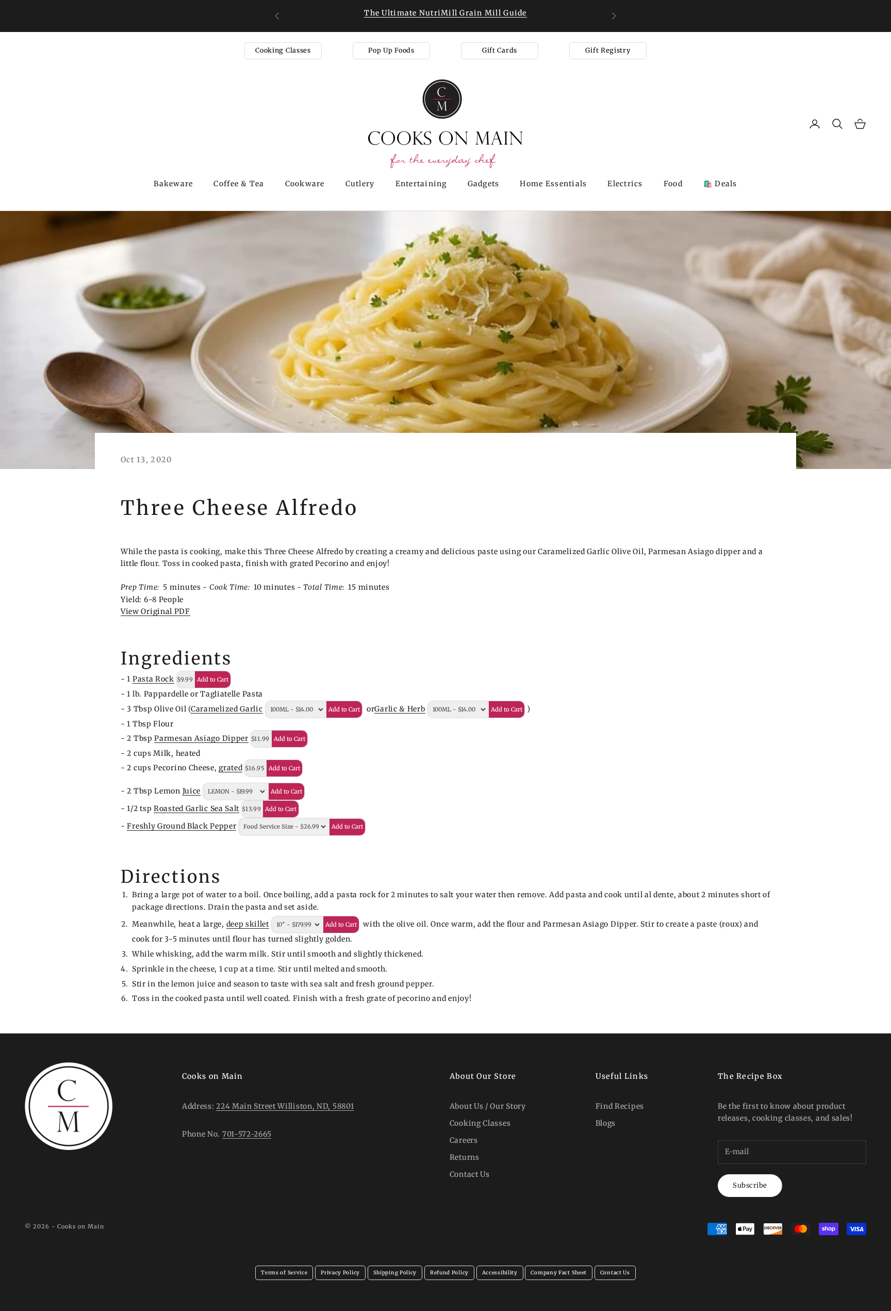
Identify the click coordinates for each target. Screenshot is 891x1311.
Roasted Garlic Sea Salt (196, 808)
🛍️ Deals (720, 183)
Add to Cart (212, 679)
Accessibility (500, 1272)
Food (673, 183)
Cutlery (360, 183)
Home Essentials (553, 183)
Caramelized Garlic (227, 709)
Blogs (606, 1123)
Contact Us (470, 1174)
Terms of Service (284, 1272)
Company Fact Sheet (559, 1272)
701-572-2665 (246, 1134)
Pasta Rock (153, 679)
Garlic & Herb (399, 709)
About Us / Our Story (488, 1106)
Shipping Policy (395, 1272)
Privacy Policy (340, 1272)
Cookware (305, 183)
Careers (464, 1140)
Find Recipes (620, 1106)
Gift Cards (499, 50)
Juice (192, 791)
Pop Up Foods (391, 50)
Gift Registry (607, 50)
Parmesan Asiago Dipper (201, 738)
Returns (465, 1157)
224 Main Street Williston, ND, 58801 (285, 1106)
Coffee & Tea (238, 183)
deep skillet (247, 924)
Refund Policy (449, 1272)
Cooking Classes (283, 50)
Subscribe (750, 1185)
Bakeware (173, 183)
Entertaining (421, 183)
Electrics (624, 183)
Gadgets (484, 183)
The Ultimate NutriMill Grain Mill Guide (445, 13)
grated (230, 767)
